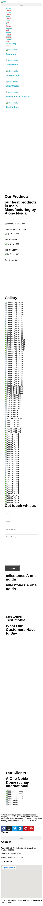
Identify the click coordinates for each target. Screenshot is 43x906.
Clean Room (12, 65)
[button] (21, 4)
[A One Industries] (3, 2)
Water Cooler (12, 86)
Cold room (11, 54)
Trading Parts (12, 107)
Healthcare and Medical (18, 96)
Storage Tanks (13, 75)
